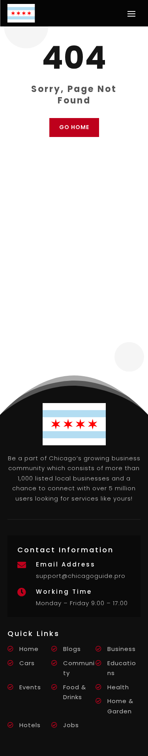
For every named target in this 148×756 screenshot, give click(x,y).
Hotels (30, 725)
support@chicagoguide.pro (81, 576)
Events (30, 687)
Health (118, 687)
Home (29, 649)
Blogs (72, 649)
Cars (27, 663)
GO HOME (74, 127)
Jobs (71, 725)
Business (121, 649)
